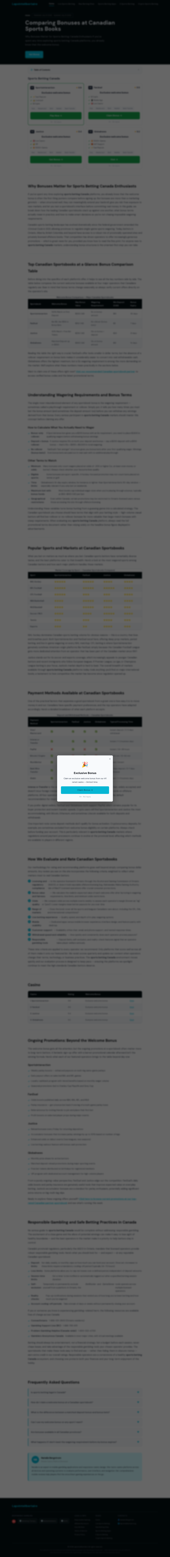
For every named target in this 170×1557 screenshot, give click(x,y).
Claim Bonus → (85, 790)
